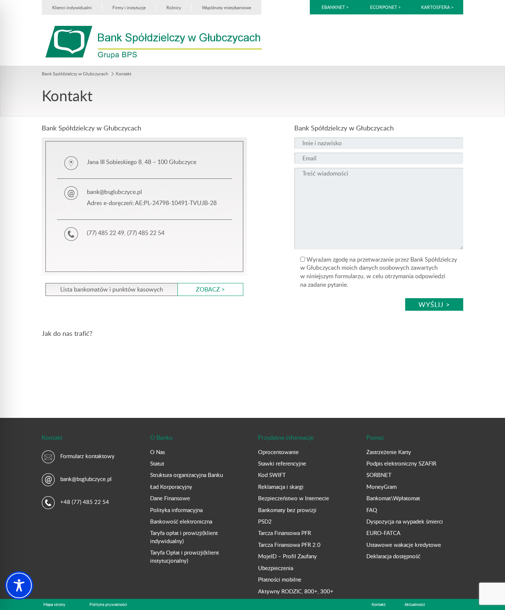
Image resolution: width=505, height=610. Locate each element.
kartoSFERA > (437, 7)
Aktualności (414, 604)
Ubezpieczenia (275, 568)
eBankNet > (335, 7)
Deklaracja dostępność (393, 556)
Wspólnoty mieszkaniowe (226, 7)
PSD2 (265, 521)
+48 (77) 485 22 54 (84, 501)
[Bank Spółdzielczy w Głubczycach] (153, 41)
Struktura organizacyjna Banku (186, 474)
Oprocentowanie (278, 452)
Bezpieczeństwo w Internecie (293, 498)
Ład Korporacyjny (171, 486)
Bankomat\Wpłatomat (393, 498)
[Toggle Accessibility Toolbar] (19, 585)
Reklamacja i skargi (281, 486)
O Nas (157, 452)
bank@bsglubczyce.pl (86, 479)
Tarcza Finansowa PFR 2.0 (289, 544)
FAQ (371, 510)
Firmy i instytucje (129, 7)
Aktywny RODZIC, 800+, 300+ (295, 591)
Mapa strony (54, 604)
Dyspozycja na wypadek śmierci (404, 521)
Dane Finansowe (170, 498)
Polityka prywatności (108, 604)
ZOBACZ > (210, 289)
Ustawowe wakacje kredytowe (403, 544)
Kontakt (379, 604)
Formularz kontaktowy (87, 456)
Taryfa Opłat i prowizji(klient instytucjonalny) (184, 556)
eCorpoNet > (386, 7)
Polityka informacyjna (176, 510)
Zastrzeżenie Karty (388, 452)
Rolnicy (173, 7)
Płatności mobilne (279, 579)
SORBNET (379, 474)
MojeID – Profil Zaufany (287, 556)
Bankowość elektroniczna (181, 521)
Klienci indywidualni (72, 7)
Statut (157, 463)
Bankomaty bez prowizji (287, 510)
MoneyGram (381, 486)
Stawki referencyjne (282, 463)
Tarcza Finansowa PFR (284, 532)
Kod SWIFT (272, 474)
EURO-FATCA (383, 532)
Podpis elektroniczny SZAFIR (401, 463)
